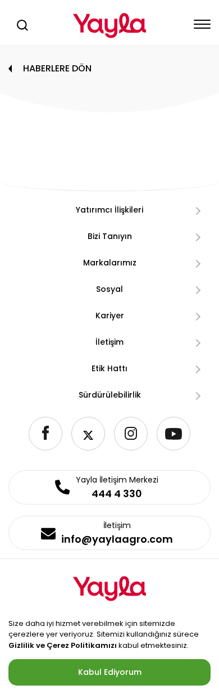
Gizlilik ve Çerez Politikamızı (62, 645)
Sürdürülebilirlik (110, 394)
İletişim (109, 342)
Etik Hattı (109, 368)
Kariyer (109, 315)
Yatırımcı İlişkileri (109, 209)
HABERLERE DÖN (57, 68)
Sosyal (109, 289)
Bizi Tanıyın (110, 236)
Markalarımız (109, 262)
